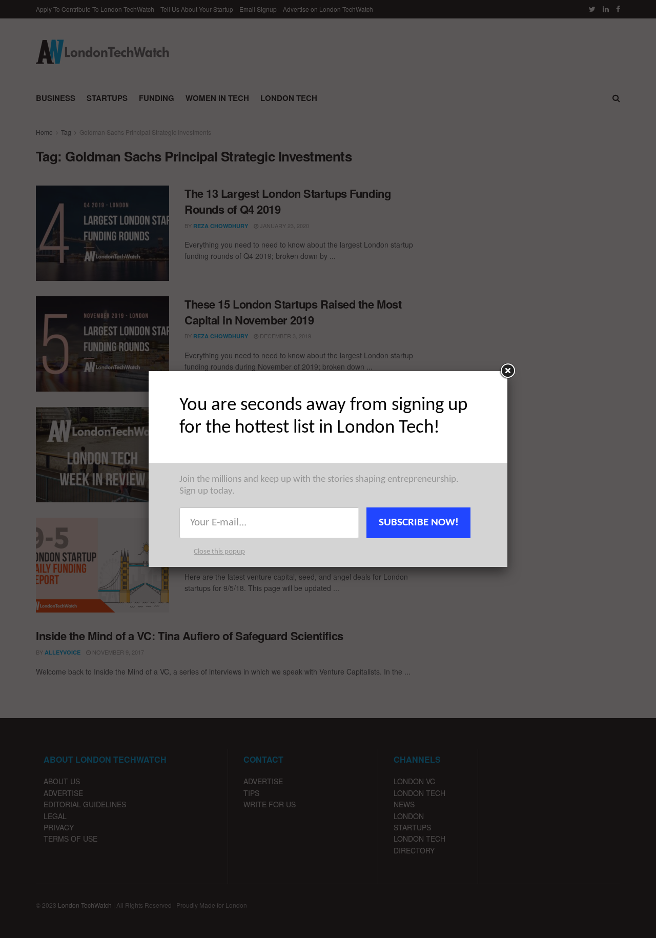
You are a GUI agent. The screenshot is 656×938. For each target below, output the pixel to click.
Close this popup (219, 552)
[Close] (507, 371)
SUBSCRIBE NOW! (419, 522)
